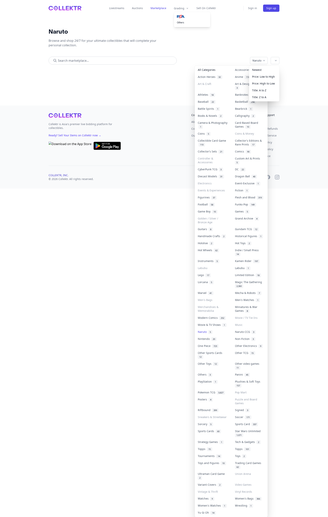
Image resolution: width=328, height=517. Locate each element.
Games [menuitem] (241, 211)
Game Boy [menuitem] (207, 211)
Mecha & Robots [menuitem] (247, 293)
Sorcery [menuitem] (204, 424)
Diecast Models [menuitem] (210, 176)
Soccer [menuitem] (242, 417)
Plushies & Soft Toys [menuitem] (248, 383)
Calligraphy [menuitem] (244, 116)
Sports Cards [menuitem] (208, 431)
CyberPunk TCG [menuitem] (210, 169)
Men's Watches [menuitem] (246, 300)
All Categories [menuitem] (206, 70)
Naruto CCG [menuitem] (244, 332)
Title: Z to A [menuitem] (259, 97)
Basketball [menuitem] (245, 101)
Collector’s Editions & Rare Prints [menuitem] (248, 142)
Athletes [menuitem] (206, 94)
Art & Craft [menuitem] (204, 84)
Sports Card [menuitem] (245, 424)
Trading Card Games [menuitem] (249, 464)
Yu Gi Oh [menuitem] (206, 512)
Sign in (252, 8)
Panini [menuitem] (241, 374)
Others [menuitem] (180, 22)
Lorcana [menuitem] (205, 282)
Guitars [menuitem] (204, 229)
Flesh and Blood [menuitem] (248, 197)
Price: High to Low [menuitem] (263, 83)
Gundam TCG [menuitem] (246, 229)
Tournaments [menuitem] (209, 456)
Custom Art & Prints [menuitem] (248, 160)
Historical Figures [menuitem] (248, 236)
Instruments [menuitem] (208, 261)
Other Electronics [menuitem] (248, 346)
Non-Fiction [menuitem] (244, 339)
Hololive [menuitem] (205, 243)
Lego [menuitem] (203, 275)
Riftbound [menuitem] (207, 410)
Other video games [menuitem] (248, 365)
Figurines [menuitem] (206, 197)
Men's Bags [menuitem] (205, 300)
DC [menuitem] (239, 169)
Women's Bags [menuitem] (247, 498)
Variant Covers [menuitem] (209, 484)
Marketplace (158, 8)
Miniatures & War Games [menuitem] (246, 309)
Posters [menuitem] (204, 399)
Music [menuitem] (239, 325)
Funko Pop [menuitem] (245, 204)
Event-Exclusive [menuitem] (247, 183)
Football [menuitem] (205, 204)
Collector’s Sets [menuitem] (210, 151)
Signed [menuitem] (241, 410)
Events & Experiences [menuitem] (211, 190)
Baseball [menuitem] (206, 101)
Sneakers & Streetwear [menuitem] (212, 417)
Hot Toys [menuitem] (242, 243)
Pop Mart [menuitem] (241, 392)
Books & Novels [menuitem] (209, 116)
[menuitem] (192, 16)
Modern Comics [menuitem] (211, 318)
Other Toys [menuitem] (207, 363)
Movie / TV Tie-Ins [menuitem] (246, 318)
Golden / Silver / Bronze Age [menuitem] (208, 220)
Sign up (271, 8)
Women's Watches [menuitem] (211, 505)
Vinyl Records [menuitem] (243, 491)
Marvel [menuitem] (205, 293)
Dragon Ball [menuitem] (245, 176)
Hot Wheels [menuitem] (208, 250)
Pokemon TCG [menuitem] (210, 392)
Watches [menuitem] (205, 498)
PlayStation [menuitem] (207, 381)
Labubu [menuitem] (202, 268)
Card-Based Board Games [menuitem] (246, 124)
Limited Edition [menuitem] (247, 275)
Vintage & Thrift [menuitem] (208, 491)
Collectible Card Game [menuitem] (212, 142)
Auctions (137, 8)
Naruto (256, 60)
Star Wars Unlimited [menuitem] (248, 432)
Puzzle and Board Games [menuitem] (246, 401)
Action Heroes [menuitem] (209, 77)
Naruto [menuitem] (204, 332)
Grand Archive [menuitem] (246, 218)
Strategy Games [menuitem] (210, 442)
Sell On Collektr (206, 8)
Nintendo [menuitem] (206, 339)
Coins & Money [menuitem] (244, 133)
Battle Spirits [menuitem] (208, 109)
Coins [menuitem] (203, 133)
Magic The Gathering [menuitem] (249, 283)
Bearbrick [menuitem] (243, 109)
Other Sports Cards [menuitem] (211, 354)
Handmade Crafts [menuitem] (211, 236)
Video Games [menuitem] (243, 484)
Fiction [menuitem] (241, 190)
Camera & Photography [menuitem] (212, 124)
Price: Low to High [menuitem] (263, 76)
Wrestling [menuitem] (243, 505)
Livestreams (116, 8)
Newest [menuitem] (257, 70)
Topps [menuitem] (204, 449)
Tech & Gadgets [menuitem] (247, 442)
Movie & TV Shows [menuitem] (211, 325)
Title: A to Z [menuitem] (259, 90)
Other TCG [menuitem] (244, 353)
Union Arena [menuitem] (243, 474)
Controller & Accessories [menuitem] (205, 160)
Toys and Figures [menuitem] (211, 463)
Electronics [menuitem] (205, 183)
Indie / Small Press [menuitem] (247, 252)
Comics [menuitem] (242, 151)
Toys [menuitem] (240, 456)
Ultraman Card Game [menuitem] (212, 475)
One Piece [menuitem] (207, 346)
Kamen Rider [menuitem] (246, 261)
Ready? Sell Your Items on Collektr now (75, 135)
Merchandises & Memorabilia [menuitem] (208, 309)
